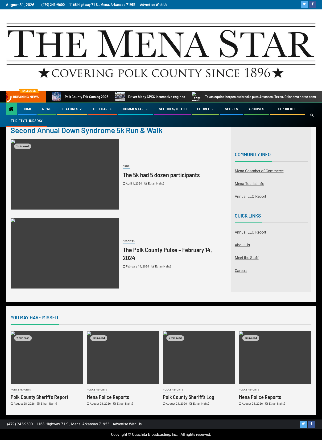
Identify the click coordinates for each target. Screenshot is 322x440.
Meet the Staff (247, 257)
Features (70, 109)
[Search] (312, 115)
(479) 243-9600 (53, 5)
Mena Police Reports (108, 397)
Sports (231, 109)
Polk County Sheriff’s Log (188, 397)
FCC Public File (287, 109)
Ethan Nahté (156, 183)
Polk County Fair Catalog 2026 (86, 97)
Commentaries (136, 109)
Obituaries (102, 109)
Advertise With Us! (154, 5)
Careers (241, 270)
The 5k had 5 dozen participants (161, 174)
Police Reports (21, 389)
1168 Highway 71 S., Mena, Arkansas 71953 (102, 5)
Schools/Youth (173, 109)
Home (27, 109)
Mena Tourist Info (249, 183)
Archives (256, 109)
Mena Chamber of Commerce (259, 171)
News (46, 109)
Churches (206, 109)
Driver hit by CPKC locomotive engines (156, 97)
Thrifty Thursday (26, 121)
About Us (242, 245)
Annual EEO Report (250, 196)
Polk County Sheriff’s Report (39, 397)
